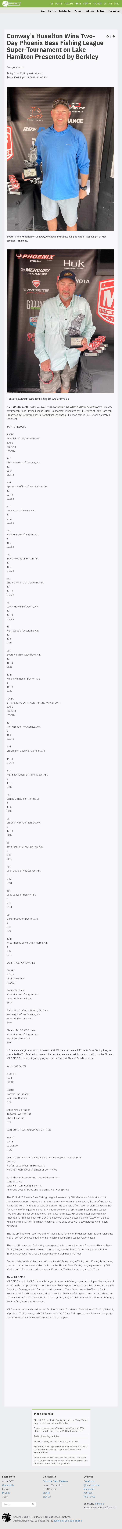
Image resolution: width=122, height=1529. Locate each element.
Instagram (89, 1489)
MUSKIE (58, 3)
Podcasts (101, 11)
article (21, 67)
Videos (78, 11)
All (51, 3)
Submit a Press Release (55, 1481)
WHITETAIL (114, 3)
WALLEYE (69, 3)
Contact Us (8, 1485)
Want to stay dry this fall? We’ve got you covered (56, 1441)
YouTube (88, 1492)
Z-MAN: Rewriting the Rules (46, 1436)
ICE (105, 3)
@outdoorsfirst (92, 1485)
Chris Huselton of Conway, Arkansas (77, 406)
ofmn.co (99, 1503)
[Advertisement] (61, 1371)
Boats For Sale (65, 11)
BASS (78, 3)
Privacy (6, 1492)
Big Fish (52, 11)
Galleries (90, 11)
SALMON (97, 3)
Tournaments (114, 11)
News (43, 11)
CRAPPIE (87, 3)
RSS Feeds (89, 1496)
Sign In (46, 1492)
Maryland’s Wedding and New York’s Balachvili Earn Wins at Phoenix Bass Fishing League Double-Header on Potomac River (60, 1449)
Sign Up (47, 1496)
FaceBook (89, 1481)
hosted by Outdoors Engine (68, 1520)
